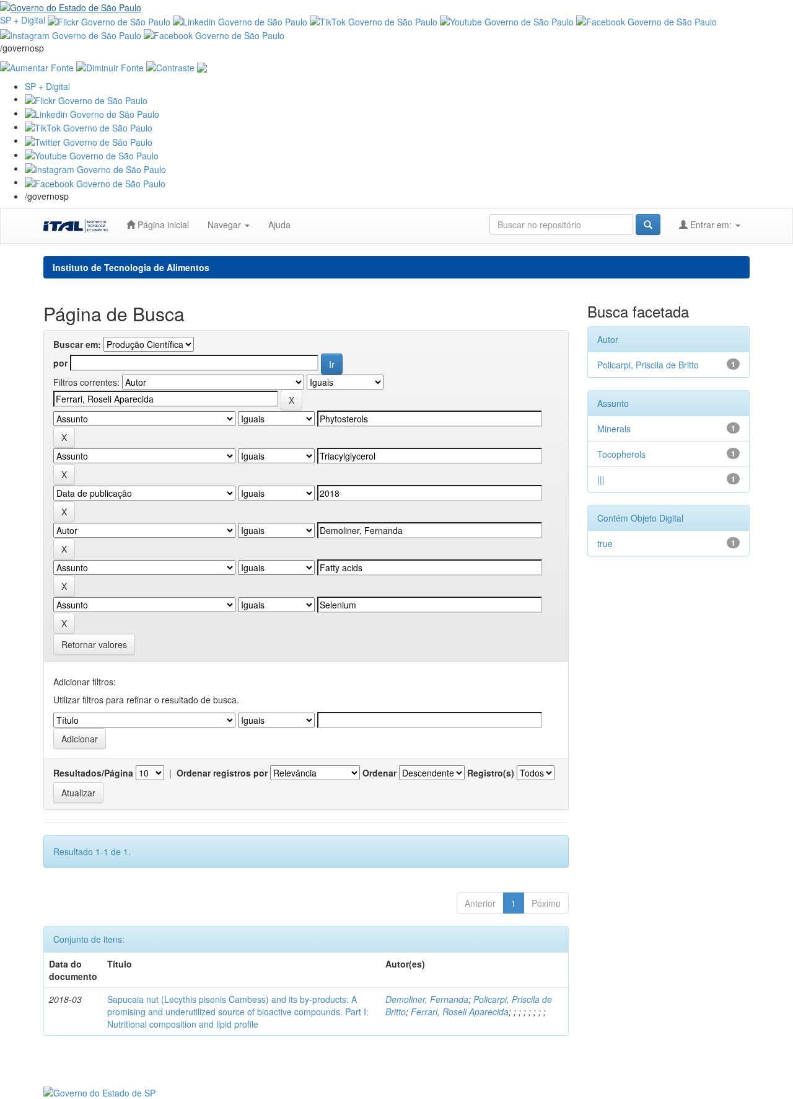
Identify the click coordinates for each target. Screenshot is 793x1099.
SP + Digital (22, 20)
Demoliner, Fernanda (426, 999)
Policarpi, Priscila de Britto (648, 364)
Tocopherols (621, 454)
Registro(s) (490, 773)
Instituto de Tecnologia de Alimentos (131, 267)
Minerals (614, 428)
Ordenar (379, 773)
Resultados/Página (93, 773)
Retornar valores (94, 644)
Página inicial (162, 224)
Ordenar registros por (222, 773)
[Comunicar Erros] (202, 66)
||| (601, 479)
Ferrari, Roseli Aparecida (460, 1011)
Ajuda (279, 224)
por (60, 363)
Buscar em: (77, 344)
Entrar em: (711, 224)
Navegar (225, 224)
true (605, 543)
